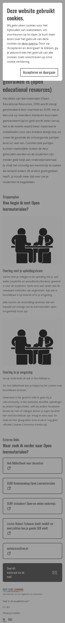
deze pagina (29, 43)
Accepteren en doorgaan (39, 72)
